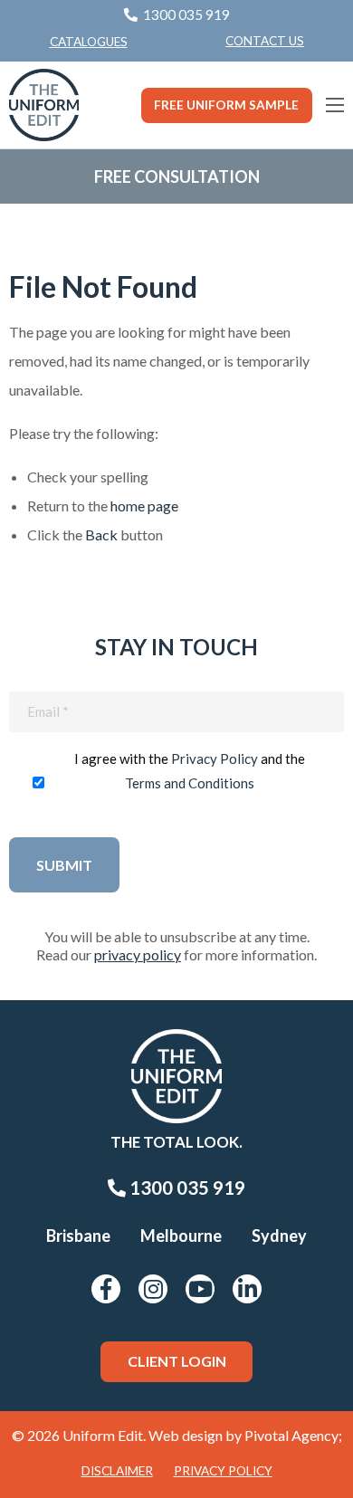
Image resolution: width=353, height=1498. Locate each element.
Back (101, 534)
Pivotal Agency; (293, 1435)
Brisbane (78, 1235)
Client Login (177, 1360)
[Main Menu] (335, 105)
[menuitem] (264, 41)
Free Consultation (177, 176)
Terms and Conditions (189, 783)
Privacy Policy (214, 758)
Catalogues (89, 41)
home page (144, 505)
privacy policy (137, 954)
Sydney (279, 1235)
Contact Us (264, 40)
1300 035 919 (185, 1187)
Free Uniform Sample (226, 105)
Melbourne (181, 1235)
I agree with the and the (189, 770)
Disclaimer (117, 1471)
